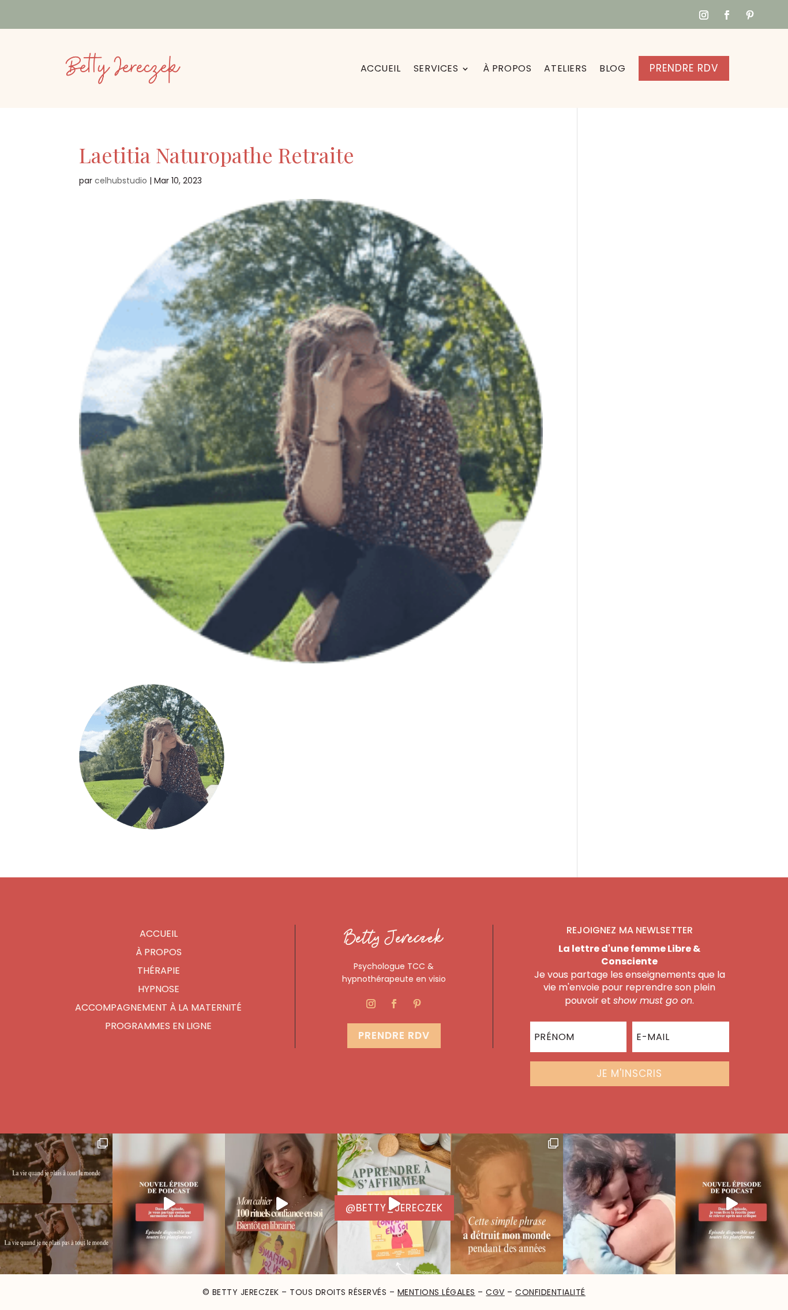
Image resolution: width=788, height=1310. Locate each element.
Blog (612, 68)
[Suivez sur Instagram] (704, 15)
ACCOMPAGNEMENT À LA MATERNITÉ (158, 1007)
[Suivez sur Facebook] (727, 15)
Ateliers (565, 68)
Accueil (381, 68)
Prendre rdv (394, 1035)
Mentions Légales (436, 1292)
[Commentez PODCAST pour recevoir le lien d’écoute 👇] (168, 1203)
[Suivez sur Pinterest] (750, 15)
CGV (495, 1292)
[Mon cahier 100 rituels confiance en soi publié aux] (393, 1203)
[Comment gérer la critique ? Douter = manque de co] (732, 1203)
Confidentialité (550, 1292)
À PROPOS (159, 952)
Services (436, 68)
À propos (507, 68)
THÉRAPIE (158, 970)
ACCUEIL (159, 933)
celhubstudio (121, 180)
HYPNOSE (158, 989)
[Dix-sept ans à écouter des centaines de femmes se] (281, 1203)
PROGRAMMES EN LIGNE (158, 1026)
